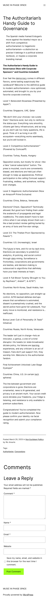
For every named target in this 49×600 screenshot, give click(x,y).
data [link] (13, 258)
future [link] (10, 248)
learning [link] (35, 345)
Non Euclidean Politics (35, 439)
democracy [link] (21, 78)
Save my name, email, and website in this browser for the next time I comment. (24, 561)
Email (7, 534)
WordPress (28, 594)
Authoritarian (8, 451)
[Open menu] (44, 5)
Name (7, 522)
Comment (9, 493)
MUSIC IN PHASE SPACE (15, 5)
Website (7, 546)
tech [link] (37, 248)
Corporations (20, 451)
